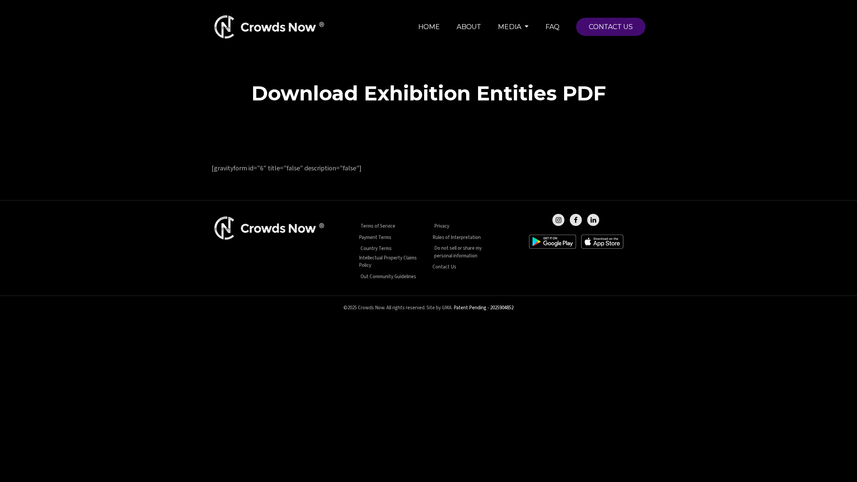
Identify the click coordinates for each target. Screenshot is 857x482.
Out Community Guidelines (388, 276)
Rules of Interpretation (457, 237)
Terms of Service (378, 226)
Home (429, 27)
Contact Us (611, 27)
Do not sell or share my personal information (458, 252)
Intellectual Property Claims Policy (388, 261)
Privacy (441, 226)
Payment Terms (375, 237)
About (469, 27)
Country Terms (376, 248)
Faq (552, 27)
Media (510, 27)
